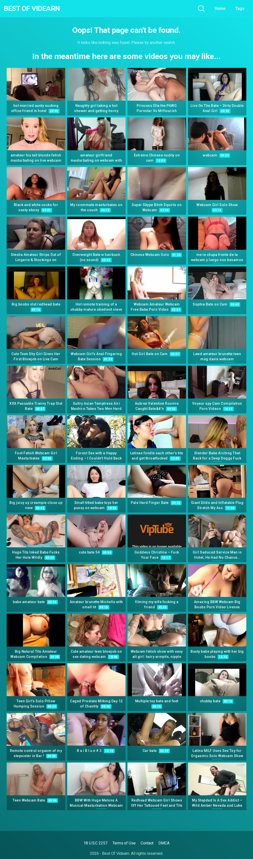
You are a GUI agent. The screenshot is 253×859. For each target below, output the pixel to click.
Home (220, 8)
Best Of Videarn (32, 8)
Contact (147, 843)
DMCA (163, 843)
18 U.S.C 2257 (95, 843)
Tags (239, 8)
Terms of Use (124, 843)
